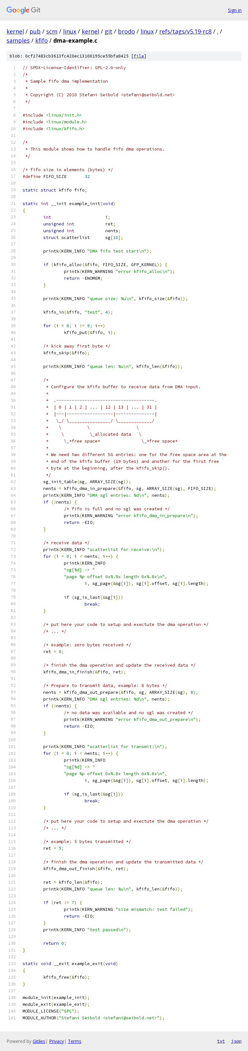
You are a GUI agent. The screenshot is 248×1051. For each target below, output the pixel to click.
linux (69, 31)
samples (18, 40)
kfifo (41, 40)
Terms (74, 1041)
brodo (126, 31)
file (139, 56)
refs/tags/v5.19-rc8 (185, 31)
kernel (15, 31)
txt (221, 1041)
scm (51, 31)
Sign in (235, 10)
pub (35, 31)
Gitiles (39, 1041)
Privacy (56, 1041)
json (236, 1041)
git (108, 31)
